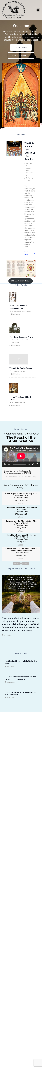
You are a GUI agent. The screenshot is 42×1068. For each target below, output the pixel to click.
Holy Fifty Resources (20, 55)
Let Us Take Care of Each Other (20, 398)
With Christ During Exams (20, 368)
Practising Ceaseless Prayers (22, 337)
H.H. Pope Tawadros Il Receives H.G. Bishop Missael (20, 693)
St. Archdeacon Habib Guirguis (21, 311)
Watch (20, 503)
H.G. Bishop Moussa (18, 371)
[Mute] (33, 464)
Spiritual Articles (16, 144)
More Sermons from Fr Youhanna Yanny (21, 476)
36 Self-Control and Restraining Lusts (18, 306)
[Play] (5, 464)
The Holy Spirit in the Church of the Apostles (29, 151)
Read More (26, 253)
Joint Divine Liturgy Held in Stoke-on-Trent (21, 662)
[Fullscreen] (37, 464)
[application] (21, 456)
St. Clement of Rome (18, 402)
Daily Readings (21, 47)
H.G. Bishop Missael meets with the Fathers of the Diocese (20, 677)
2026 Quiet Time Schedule (20, 281)
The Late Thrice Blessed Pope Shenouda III (29, 169)
